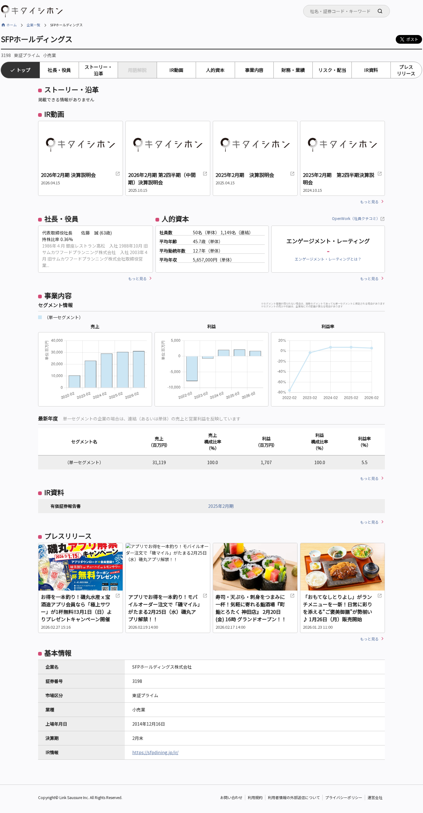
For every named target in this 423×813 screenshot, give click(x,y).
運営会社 (375, 797)
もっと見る (369, 201)
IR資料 (371, 70)
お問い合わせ (231, 797)
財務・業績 (293, 70)
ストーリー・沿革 (98, 70)
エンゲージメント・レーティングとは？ (328, 258)
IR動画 (176, 70)
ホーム (12, 24)
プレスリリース (406, 70)
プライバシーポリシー (343, 797)
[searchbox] (348, 11)
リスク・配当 (332, 70)
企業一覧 (33, 24)
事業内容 (254, 70)
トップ (23, 70)
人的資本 (215, 70)
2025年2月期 (220, 506)
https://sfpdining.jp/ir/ (155, 752)
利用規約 (255, 797)
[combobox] (346, 11)
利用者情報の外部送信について (294, 797)
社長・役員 (59, 70)
